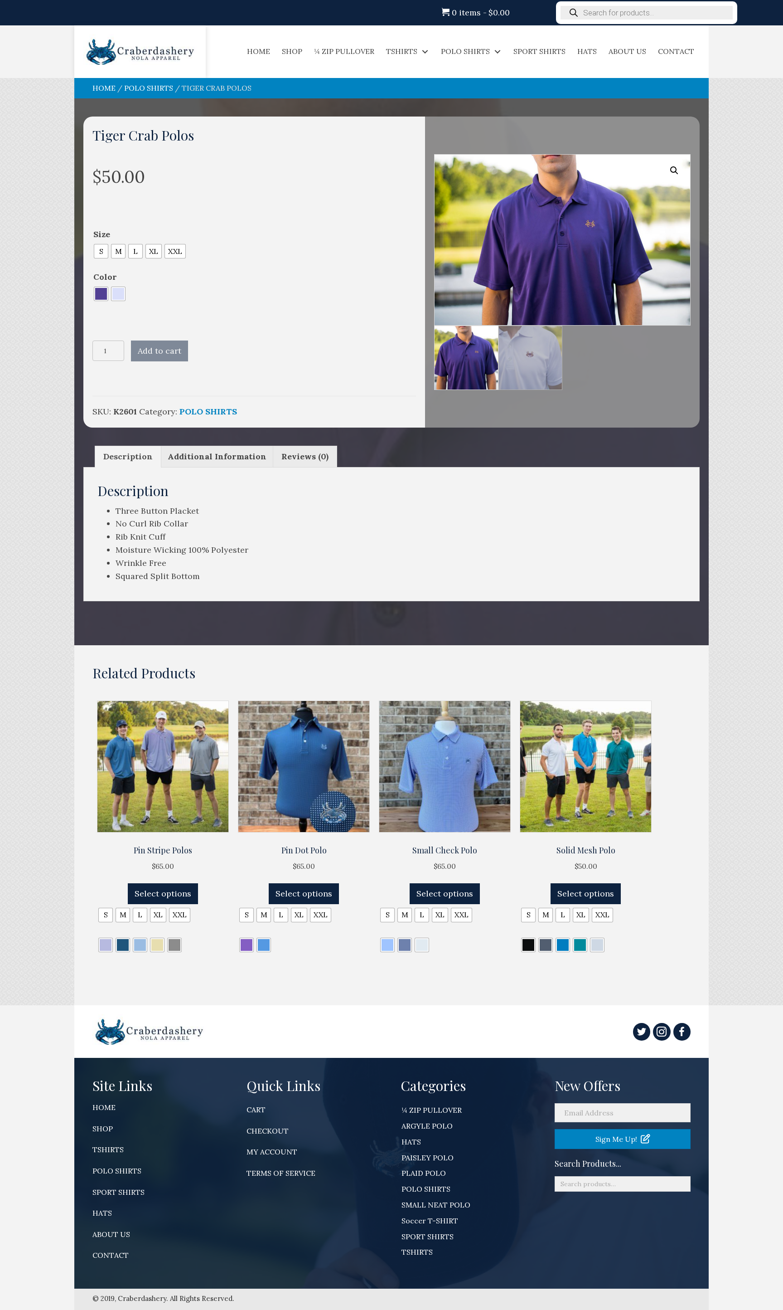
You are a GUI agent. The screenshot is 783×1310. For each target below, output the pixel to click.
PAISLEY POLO (427, 1157)
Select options (163, 893)
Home (104, 88)
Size (101, 234)
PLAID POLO (423, 1173)
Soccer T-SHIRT (429, 1220)
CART (256, 1109)
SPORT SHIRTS (118, 1192)
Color (105, 277)
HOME (104, 1107)
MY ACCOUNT (271, 1151)
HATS (102, 1212)
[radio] (101, 251)
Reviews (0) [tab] (305, 456)
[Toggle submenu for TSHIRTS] (425, 51)
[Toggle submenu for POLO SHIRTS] (497, 51)
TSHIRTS (108, 1149)
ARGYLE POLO (427, 1125)
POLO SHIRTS (148, 88)
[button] (674, 170)
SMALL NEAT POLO (435, 1204)
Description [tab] (128, 456)
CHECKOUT (267, 1130)
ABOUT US (111, 1234)
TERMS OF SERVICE (280, 1173)
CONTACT (110, 1255)
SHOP (102, 1128)
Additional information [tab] (217, 456)
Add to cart (159, 351)
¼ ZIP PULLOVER (431, 1110)
